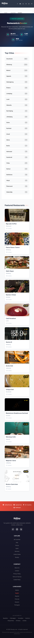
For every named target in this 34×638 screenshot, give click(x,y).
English (17, 593)
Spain (17, 548)
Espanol (17, 596)
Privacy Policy (17, 573)
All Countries (17, 539)
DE (29, 3)
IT (17, 3)
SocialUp (24, 620)
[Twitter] (21, 529)
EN (20, 3)
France (17, 545)
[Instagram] (17, 529)
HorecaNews (20, 618)
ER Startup (18, 620)
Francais (17, 599)
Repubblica (5, 618)
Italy (17, 542)
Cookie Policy (17, 579)
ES (23, 3)
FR (26, 3)
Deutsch (17, 602)
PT (31, 3)
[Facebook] (12, 529)
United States (17, 554)
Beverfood (27, 618)
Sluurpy (17, 557)
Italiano (17, 590)
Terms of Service (17, 576)
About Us (17, 567)
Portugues (17, 605)
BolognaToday (11, 620)
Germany (17, 551)
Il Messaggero (13, 618)
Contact (17, 570)
